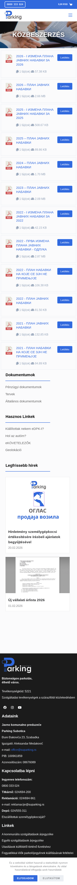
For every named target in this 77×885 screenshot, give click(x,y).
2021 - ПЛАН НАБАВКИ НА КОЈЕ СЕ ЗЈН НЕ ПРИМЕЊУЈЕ (33, 352)
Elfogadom (25, 878)
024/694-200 (23, 792)
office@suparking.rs (23, 749)
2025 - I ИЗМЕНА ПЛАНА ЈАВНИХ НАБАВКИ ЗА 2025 (35, 114)
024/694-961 (27, 798)
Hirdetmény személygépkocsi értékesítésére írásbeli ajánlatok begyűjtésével (34, 537)
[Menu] (70, 15)
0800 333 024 (15, 4)
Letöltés (64, 57)
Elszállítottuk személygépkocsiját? (23, 817)
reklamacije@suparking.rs (27, 804)
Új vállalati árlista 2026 (26, 600)
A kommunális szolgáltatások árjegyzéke (27, 834)
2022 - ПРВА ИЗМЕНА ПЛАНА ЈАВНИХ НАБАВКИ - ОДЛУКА (32, 245)
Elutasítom (51, 878)
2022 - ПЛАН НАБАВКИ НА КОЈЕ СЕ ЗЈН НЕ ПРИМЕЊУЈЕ (33, 274)
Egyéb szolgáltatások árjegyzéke (23, 840)
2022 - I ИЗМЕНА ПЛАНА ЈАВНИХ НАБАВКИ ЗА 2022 (35, 216)
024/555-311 (19, 810)
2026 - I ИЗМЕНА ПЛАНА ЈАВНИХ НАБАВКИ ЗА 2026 (35, 60)
